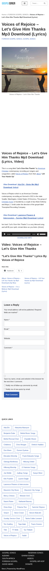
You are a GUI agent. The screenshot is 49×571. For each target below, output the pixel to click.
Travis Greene (36, 524)
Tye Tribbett (28, 530)
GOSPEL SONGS (29, 39)
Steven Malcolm (35, 513)
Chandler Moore (30, 439)
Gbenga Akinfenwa (11, 462)
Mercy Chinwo (9, 496)
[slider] (43, 234)
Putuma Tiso (22, 507)
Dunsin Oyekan (22, 450)
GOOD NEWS (7, 564)
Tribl (5, 530)
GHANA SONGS (28, 556)
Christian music (7, 202)
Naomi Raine (8, 501)
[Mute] (38, 234)
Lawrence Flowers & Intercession (16, 484)
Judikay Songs (22, 473)
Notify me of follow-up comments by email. (22, 385)
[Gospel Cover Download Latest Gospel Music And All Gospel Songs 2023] (8, 3)
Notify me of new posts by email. (18, 389)
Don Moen (7, 450)
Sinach (6, 513)
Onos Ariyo (8, 507)
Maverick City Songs (32, 490)
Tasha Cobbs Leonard (33, 518)
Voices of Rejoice (22, 174)
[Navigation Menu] (24, 3)
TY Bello (15, 530)
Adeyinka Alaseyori (22, 428)
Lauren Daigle (23, 479)
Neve (4, 569)
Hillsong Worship (10, 467)
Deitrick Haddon (38, 445)
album (38, 174)
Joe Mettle (7, 473)
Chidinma (7, 445)
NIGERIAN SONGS (35, 553)
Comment (8, 348)
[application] (24, 234)
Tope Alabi (22, 524)
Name (7, 320)
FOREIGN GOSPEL (10, 561)
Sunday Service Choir (12, 518)
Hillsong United (28, 462)
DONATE (28, 564)
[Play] (5, 234)
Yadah (24, 535)
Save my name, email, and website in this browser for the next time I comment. (24, 380)
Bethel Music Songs (27, 433)
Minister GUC (25, 496)
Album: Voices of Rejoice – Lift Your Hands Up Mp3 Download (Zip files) (11, 280)
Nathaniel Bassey (25, 501)
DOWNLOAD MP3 (24, 238)
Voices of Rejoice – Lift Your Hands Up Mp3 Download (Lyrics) (34, 280)
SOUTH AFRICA (8, 558)
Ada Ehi (6, 428)
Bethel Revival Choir (11, 439)
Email (6, 329)
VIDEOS (30, 558)
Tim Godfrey (8, 524)
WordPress (20, 569)
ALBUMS (5, 556)
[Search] (44, 3)
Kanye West (37, 473)
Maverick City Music (11, 490)
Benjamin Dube (9, 433)
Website (7, 338)
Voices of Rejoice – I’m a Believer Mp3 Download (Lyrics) (10, 289)
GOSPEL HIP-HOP (37, 561)
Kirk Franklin (8, 479)
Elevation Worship (10, 456)
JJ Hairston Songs (28, 467)
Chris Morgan (21, 445)
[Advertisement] (24, 123)
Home (4, 14)
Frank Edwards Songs (30, 456)
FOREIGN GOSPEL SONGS (18, 14)
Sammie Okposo (38, 507)
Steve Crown (19, 513)
